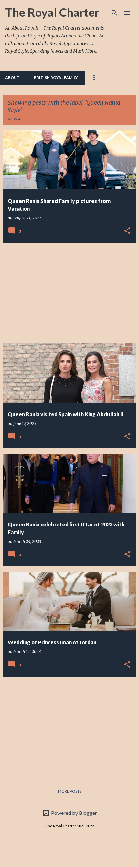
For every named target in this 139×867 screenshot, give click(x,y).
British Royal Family (56, 77)
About (12, 77)
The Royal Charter (52, 12)
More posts (69, 791)
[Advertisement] (69, 293)
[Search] (114, 13)
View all (16, 118)
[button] (127, 231)
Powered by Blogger (73, 813)
